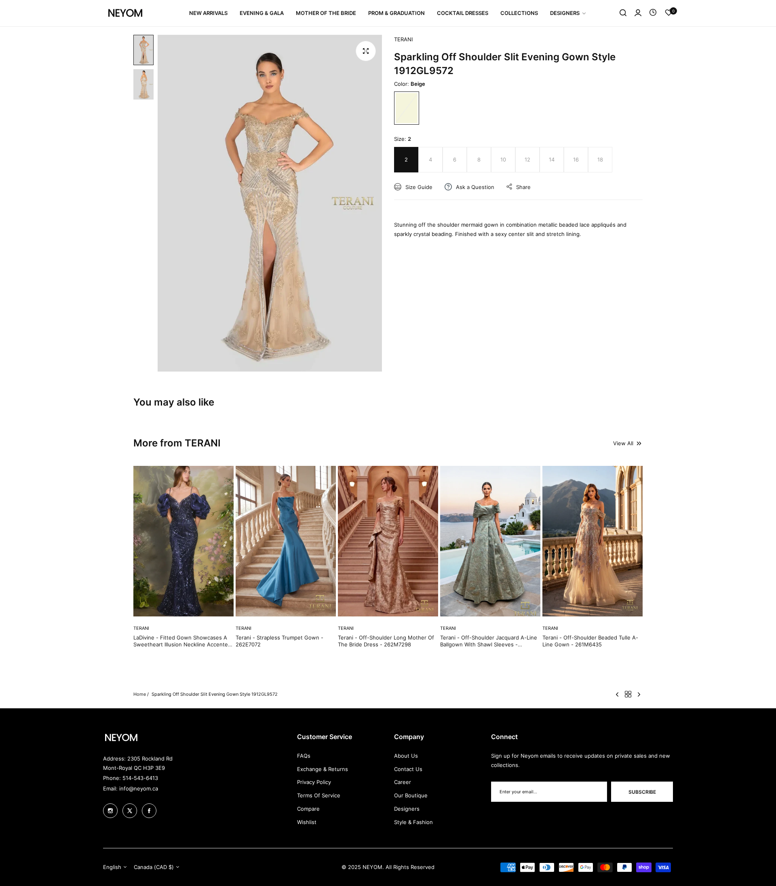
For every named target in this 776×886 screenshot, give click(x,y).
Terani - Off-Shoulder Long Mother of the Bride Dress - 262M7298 (386, 641)
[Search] (623, 13)
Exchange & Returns (322, 769)
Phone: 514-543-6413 (130, 778)
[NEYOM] (125, 13)
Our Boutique (411, 795)
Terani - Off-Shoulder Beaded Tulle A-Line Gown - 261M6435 (590, 641)
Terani (403, 39)
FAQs (303, 755)
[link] (568, 13)
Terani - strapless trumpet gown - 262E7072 (279, 641)
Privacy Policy (314, 782)
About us (406, 755)
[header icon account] (638, 13)
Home (139, 694)
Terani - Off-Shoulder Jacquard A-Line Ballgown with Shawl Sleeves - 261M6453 (488, 641)
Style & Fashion (413, 822)
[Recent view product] (652, 13)
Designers (407, 808)
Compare (308, 808)
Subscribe (642, 792)
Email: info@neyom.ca (130, 788)
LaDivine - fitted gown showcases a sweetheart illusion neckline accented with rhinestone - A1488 (182, 641)
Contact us (408, 769)
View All (623, 443)
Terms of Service (318, 795)
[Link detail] (110, 810)
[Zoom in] (366, 51)
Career (402, 782)
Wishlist (306, 822)
